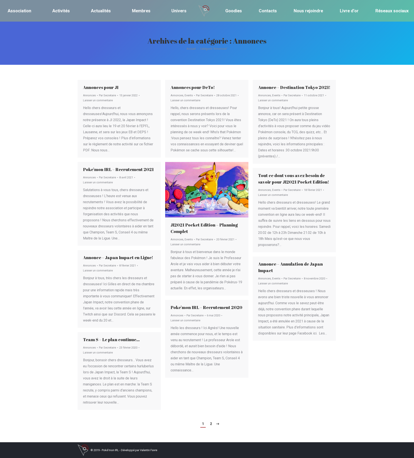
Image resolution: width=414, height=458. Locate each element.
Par (107, 95)
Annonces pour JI (100, 87)
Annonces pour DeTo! (193, 87)
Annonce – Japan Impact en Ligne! (118, 257)
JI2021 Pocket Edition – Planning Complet (204, 228)
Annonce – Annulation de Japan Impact (290, 267)
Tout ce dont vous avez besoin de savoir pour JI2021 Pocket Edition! (293, 179)
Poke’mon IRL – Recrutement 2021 (118, 169)
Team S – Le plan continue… (111, 339)
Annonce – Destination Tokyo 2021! (294, 87)
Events (189, 95)
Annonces (89, 95)
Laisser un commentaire (98, 100)
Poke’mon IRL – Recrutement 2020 (206, 307)
